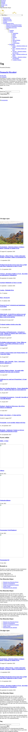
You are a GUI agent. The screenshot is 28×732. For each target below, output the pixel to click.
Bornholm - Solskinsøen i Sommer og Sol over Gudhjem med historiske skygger (12, 430)
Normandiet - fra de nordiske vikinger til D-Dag (12, 422)
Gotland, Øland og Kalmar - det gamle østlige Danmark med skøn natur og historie (12, 371)
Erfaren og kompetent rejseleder (14, 26)
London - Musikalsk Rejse (7, 290)
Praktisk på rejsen (7, 20)
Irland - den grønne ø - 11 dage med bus (10, 415)
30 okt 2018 (3, 75)
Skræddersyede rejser (11, 27)
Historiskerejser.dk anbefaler (10, 587)
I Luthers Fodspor (16, 60)
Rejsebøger (12, 44)
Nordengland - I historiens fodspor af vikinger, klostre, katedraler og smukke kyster (12, 247)
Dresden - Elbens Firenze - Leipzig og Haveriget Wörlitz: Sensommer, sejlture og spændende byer (13, 256)
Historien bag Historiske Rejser (14, 24)
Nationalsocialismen (5, 500)
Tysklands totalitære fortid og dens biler (10, 324)
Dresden (14, 37)
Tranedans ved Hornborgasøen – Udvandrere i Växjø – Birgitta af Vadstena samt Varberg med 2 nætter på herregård (13, 333)
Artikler (11, 31)
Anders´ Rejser (6, 586)
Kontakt (5, 22)
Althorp (2, 470)
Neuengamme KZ (4, 560)
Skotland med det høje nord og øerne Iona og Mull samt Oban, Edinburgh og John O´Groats (13, 265)
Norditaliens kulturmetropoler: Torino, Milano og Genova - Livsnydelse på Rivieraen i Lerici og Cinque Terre (13, 344)
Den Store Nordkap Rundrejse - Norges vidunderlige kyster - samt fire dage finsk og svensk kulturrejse (14, 389)
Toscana (14, 41)
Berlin (13, 36)
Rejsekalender (6, 17)
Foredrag (11, 30)
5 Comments (3, 77)
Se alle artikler (15, 43)
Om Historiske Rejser (8, 23)
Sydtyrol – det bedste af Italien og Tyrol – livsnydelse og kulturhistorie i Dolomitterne (14, 274)
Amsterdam (15, 33)
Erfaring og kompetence (9, 583)
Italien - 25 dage (4, 440)
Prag (13, 38)
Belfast (14, 34)
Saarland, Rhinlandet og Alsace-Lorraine (11, 282)
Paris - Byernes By (5, 297)
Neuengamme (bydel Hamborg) (8, 530)
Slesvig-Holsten (16, 40)
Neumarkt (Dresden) (8, 72)
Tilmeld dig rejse (7, 19)
